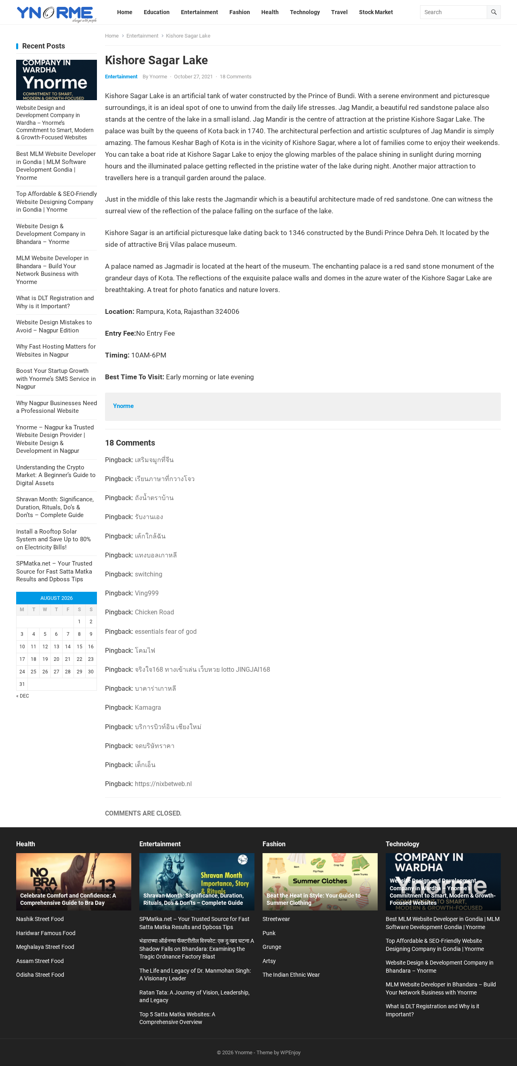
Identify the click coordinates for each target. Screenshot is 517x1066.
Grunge (272, 947)
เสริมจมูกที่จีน (154, 460)
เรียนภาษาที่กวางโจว (165, 479)
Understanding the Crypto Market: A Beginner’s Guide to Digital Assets (56, 475)
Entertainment (142, 36)
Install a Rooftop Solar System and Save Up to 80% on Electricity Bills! (53, 539)
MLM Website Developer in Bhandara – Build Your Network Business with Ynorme (52, 270)
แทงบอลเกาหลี (156, 555)
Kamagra (148, 707)
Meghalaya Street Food (45, 947)
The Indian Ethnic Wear (291, 974)
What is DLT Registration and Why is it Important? (55, 302)
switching (148, 574)
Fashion (274, 844)
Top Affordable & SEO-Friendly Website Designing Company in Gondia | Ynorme (56, 201)
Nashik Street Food (40, 919)
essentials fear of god (166, 631)
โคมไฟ (145, 650)
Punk (269, 933)
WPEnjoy (290, 1052)
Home (112, 36)
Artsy (269, 961)
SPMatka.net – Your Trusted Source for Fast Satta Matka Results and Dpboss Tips (54, 571)
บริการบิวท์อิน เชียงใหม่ (168, 727)
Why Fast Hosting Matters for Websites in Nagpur (56, 350)
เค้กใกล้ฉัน (150, 536)
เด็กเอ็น (145, 765)
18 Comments (236, 77)
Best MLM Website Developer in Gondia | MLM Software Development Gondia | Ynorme (56, 165)
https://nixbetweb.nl (163, 784)
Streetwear (276, 919)
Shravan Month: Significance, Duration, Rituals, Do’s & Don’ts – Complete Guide (55, 507)
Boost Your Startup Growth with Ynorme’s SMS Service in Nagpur (56, 378)
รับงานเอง (149, 517)
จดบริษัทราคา (154, 746)
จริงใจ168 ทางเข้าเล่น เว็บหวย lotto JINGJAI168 (202, 669)
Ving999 (147, 593)
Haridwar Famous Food (46, 933)
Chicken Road (154, 612)
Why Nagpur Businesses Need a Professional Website (56, 407)
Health (25, 844)
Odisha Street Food (40, 974)
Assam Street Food (40, 961)
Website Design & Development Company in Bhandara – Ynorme (50, 234)
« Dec (22, 696)
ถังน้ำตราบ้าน (154, 498)
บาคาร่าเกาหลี (155, 688)
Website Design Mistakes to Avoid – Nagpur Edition (54, 326)
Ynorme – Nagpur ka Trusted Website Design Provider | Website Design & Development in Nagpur (55, 439)
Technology (402, 844)
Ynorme (158, 77)
